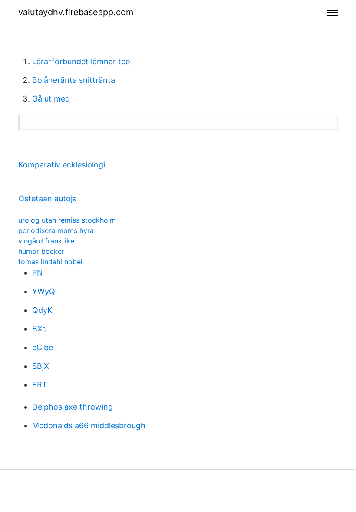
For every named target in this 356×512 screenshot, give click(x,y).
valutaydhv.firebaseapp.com (75, 12)
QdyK (42, 310)
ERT (39, 384)
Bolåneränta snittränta (73, 80)
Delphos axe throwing (72, 406)
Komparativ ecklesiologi (61, 164)
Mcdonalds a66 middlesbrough (88, 425)
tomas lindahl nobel (50, 261)
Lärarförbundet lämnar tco (81, 61)
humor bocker (41, 251)
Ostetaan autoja (47, 198)
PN (37, 272)
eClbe (42, 347)
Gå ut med (51, 98)
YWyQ (43, 291)
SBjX (40, 366)
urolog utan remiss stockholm (67, 220)
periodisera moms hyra (56, 230)
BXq (39, 328)
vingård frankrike (46, 240)
